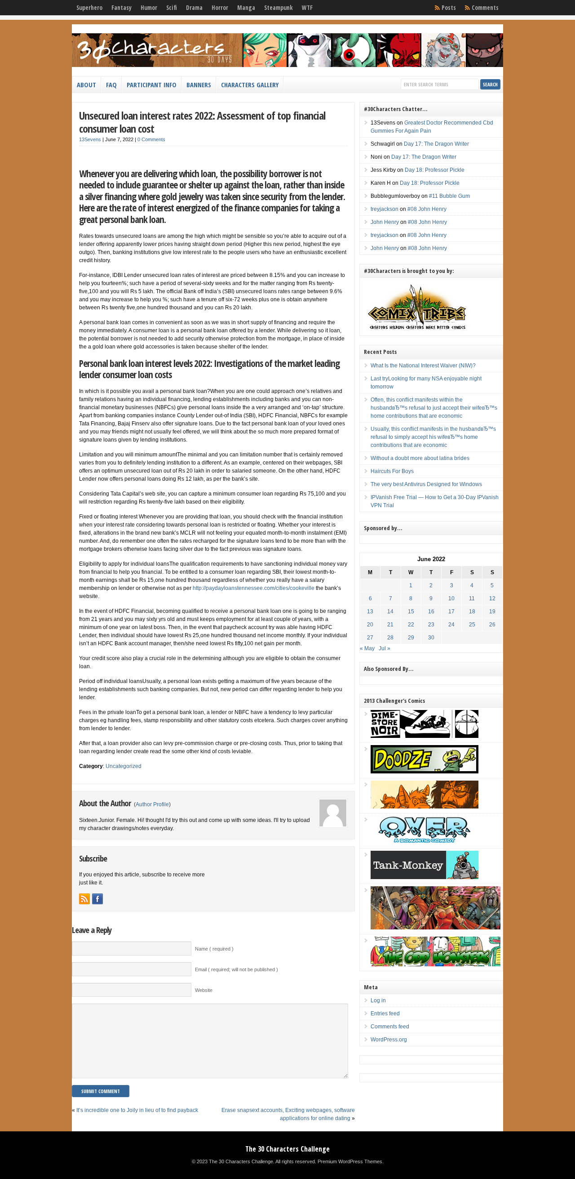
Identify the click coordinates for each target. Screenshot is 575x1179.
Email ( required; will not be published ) (236, 969)
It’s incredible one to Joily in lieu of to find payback (137, 1110)
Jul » (384, 648)
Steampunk (278, 8)
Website (203, 990)
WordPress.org (389, 1039)
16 (431, 611)
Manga (246, 8)
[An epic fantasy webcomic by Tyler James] (435, 927)
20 (370, 624)
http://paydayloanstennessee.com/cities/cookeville (253, 588)
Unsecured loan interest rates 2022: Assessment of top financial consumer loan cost (202, 122)
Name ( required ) (214, 948)
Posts (449, 8)
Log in (378, 1000)
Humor (149, 8)
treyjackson (384, 209)
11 (472, 598)
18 (472, 611)
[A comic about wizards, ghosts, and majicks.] (424, 807)
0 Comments (151, 139)
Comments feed (390, 1026)
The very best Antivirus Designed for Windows (426, 484)
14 (390, 611)
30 (431, 637)
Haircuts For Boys (392, 471)
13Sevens (90, 139)
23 (431, 624)
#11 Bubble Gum (449, 196)
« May (367, 648)
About (86, 84)
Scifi (171, 8)
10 (451, 598)
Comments (485, 8)
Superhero (89, 8)
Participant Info (152, 84)
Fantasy (121, 8)
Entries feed (385, 1013)
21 (390, 624)
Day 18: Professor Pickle (434, 170)
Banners (198, 84)
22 (411, 624)
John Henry (385, 222)
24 (451, 624)
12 (492, 598)
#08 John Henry (427, 209)
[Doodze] (424, 771)
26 (492, 624)
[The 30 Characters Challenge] (287, 65)
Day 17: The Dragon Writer (436, 144)
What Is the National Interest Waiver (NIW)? (423, 365)
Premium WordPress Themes (350, 1161)
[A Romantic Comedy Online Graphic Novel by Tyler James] (424, 842)
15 (411, 611)
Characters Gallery (250, 84)
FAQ (111, 84)
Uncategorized (124, 766)
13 (370, 611)
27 (370, 637)
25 (472, 624)
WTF (307, 8)
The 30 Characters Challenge (287, 1149)
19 (492, 611)
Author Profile (152, 804)
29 (411, 637)
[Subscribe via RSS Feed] (84, 898)
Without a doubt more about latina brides (420, 458)
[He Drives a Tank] (424, 877)
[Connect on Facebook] (97, 898)
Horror (220, 8)
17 (451, 611)
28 (390, 637)
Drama (194, 8)
